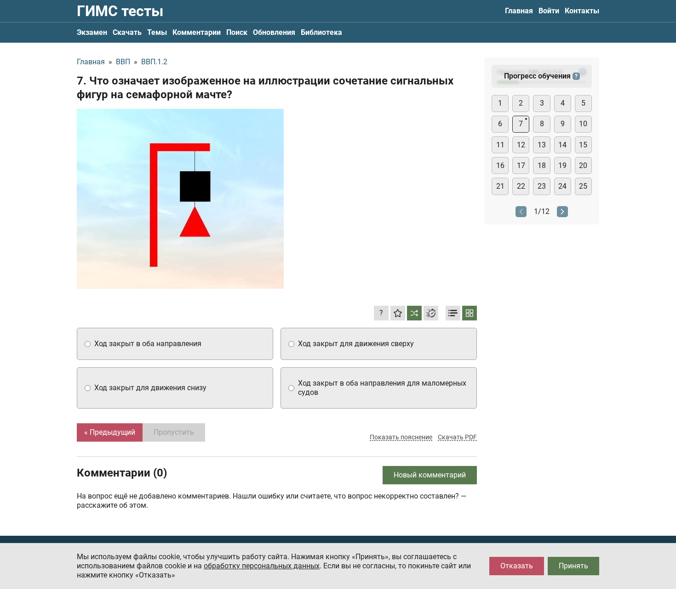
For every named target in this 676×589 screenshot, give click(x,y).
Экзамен (92, 32)
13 (542, 144)
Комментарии (196, 32)
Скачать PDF (457, 437)
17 (521, 165)
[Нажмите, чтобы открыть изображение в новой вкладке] (180, 199)
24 (562, 186)
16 (500, 165)
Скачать (127, 32)
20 (583, 165)
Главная (519, 10)
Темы (157, 32)
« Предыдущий (109, 432)
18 (542, 165)
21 (500, 186)
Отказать (516, 565)
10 (583, 123)
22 (521, 186)
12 (521, 144)
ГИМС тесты (120, 11)
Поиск (236, 32)
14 (562, 144)
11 (500, 144)
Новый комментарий (430, 475)
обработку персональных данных (262, 565)
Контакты (582, 10)
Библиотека (321, 32)
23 (542, 186)
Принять (573, 565)
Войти (549, 10)
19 (562, 165)
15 (583, 144)
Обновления (274, 32)
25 (583, 186)
